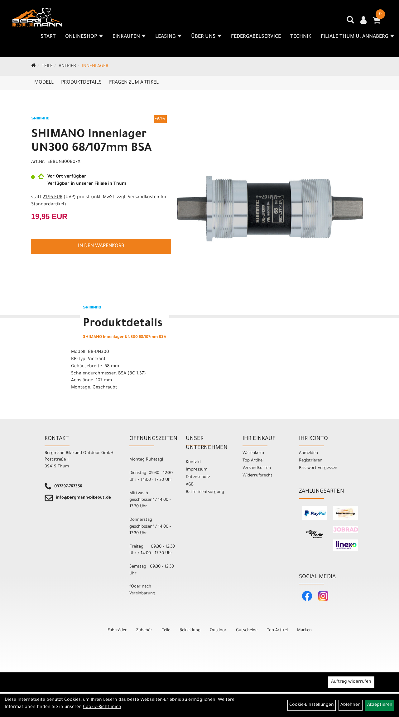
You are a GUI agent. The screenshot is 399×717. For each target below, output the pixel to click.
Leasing (165, 37)
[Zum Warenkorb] (376, 22)
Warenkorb (253, 453)
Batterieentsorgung (205, 492)
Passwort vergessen (318, 468)
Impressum (196, 469)
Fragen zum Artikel (134, 82)
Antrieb (67, 66)
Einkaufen (126, 37)
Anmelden (308, 453)
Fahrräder (117, 630)
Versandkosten (257, 468)
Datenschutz (198, 477)
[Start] (33, 66)
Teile (47, 66)
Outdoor (218, 630)
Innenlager (95, 66)
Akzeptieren (379, 705)
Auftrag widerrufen (351, 682)
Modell (44, 82)
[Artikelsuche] (350, 22)
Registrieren (310, 460)
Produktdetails (81, 82)
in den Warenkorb (101, 246)
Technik (300, 37)
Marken (304, 630)
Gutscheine (246, 630)
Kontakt (193, 462)
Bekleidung (190, 630)
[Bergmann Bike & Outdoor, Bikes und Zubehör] (37, 17)
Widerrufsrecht (257, 475)
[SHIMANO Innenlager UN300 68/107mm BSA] (269, 208)
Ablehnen (350, 705)
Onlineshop (81, 37)
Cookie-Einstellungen (311, 705)
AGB (190, 484)
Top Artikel (253, 460)
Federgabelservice (256, 37)
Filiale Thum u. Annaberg (354, 37)
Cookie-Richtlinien (102, 707)
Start (48, 37)
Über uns (203, 37)
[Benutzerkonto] (363, 20)
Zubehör (144, 630)
